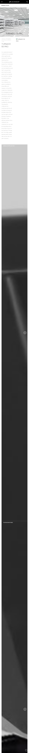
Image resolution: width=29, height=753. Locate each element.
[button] (26, 750)
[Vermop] (14, 2)
